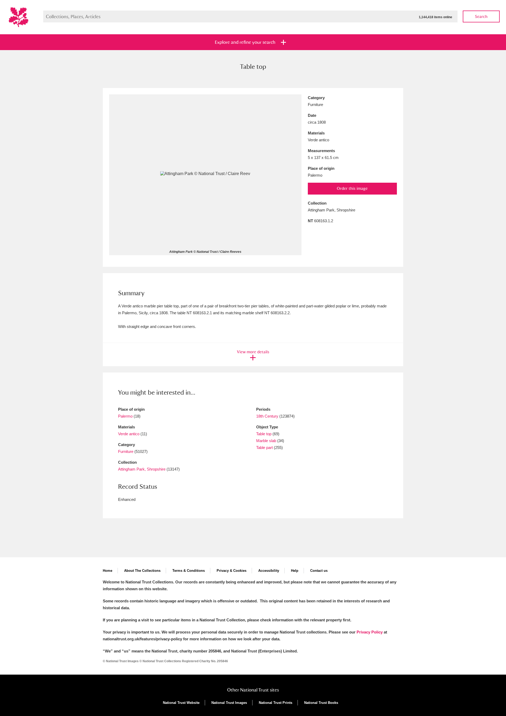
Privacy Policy (370, 632)
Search (481, 16)
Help (294, 571)
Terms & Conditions (188, 571)
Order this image (352, 188)
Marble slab (266, 440)
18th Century (267, 416)
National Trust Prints (275, 703)
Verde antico (128, 434)
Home (107, 571)
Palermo (125, 416)
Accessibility (268, 571)
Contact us (319, 571)
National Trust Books (321, 703)
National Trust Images (229, 703)
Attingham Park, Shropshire (142, 469)
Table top (263, 434)
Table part (264, 447)
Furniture (125, 451)
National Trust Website (181, 703)
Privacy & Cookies (231, 571)
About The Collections (142, 571)
